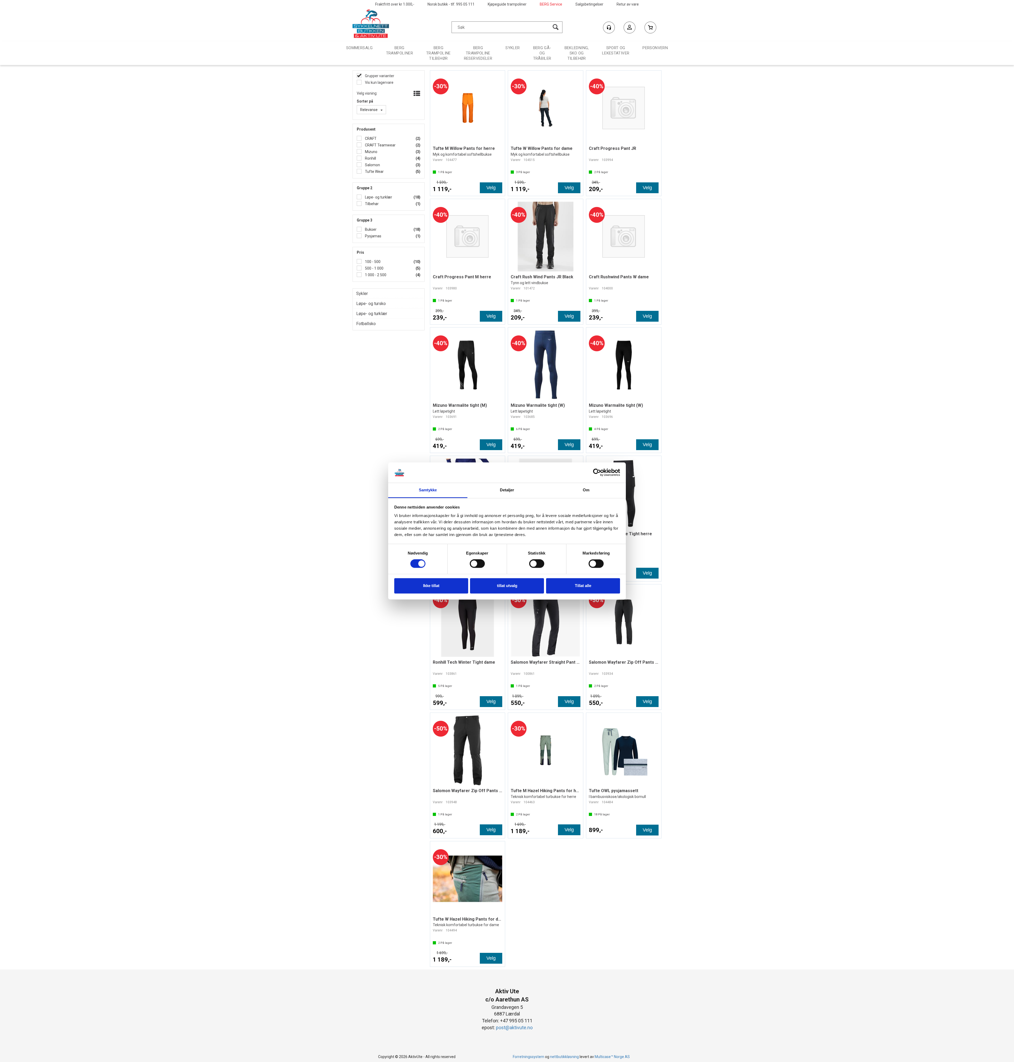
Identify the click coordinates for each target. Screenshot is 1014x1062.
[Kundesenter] (609, 27)
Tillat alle (583, 585)
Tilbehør (371, 204)
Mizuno (370, 152)
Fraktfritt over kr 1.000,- (394, 4)
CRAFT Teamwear (380, 145)
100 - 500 (372, 262)
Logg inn (629, 28)
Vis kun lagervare (378, 82)
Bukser (370, 229)
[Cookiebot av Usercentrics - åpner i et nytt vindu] (597, 473)
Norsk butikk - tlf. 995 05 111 (451, 4)
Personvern (655, 47)
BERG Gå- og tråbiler (542, 53)
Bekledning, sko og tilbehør (577, 53)
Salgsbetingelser (589, 4)
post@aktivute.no (514, 1027)
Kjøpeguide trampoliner (507, 4)
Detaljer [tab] (507, 490)
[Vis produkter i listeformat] (416, 94)
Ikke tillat (431, 585)
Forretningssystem (528, 1057)
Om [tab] (586, 490)
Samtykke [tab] (428, 490)
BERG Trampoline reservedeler (478, 53)
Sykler (512, 47)
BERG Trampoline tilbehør (438, 53)
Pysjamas (372, 236)
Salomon (372, 165)
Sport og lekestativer (616, 50)
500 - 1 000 (373, 268)
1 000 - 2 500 (375, 275)
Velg (491, 187)
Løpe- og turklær (378, 197)
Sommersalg (359, 47)
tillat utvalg (507, 585)
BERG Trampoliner (399, 50)
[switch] (477, 564)
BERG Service (551, 4)
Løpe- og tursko (371, 303)
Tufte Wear (374, 171)
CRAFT (370, 138)
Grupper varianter (379, 76)
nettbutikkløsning (564, 1057)
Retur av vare (628, 4)
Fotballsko (366, 323)
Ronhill (370, 158)
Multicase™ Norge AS (612, 1057)
